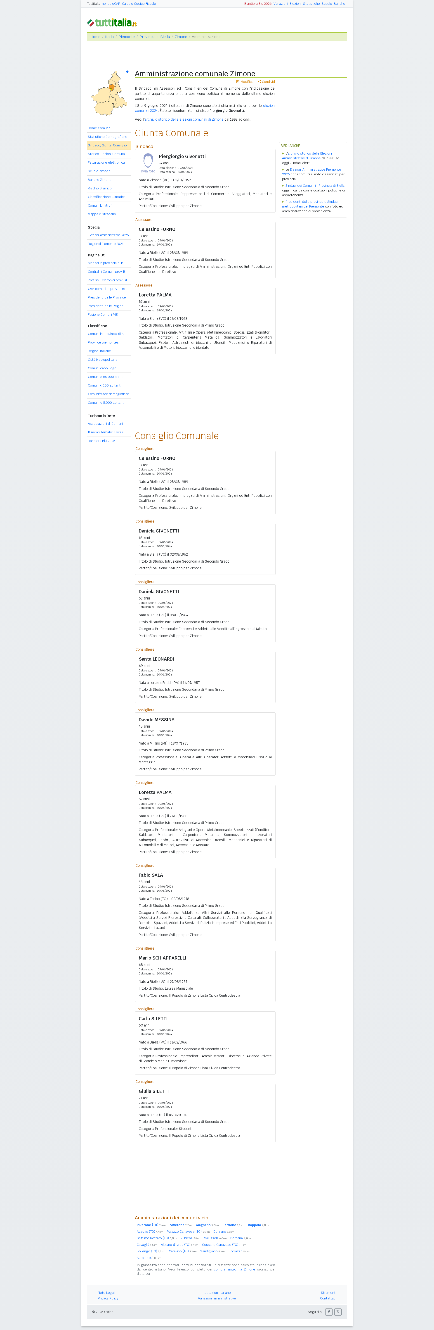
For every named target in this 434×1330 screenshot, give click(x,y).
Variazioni (281, 4)
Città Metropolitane (103, 360)
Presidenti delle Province (107, 297)
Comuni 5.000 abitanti (106, 403)
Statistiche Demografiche (107, 137)
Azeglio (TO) (150, 1232)
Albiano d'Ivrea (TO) (179, 1245)
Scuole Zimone (99, 171)
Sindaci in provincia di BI (106, 263)
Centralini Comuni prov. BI (107, 272)
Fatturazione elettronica (106, 162)
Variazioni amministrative (217, 1298)
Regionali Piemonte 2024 (105, 244)
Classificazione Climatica (106, 197)
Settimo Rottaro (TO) (157, 1238)
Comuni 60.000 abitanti (107, 377)
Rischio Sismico (100, 188)
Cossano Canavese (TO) (224, 1245)
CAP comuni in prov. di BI (106, 289)
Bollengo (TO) (151, 1251)
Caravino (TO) (183, 1251)
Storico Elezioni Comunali (107, 154)
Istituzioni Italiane (217, 1293)
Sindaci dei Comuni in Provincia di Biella (314, 186)
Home (95, 36)
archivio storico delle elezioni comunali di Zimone (184, 119)
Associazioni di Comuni (105, 424)
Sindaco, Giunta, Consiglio (107, 145)
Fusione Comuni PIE (103, 315)
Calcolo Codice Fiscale (139, 4)
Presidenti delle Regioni (106, 306)
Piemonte (126, 36)
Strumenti (328, 1293)
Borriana (240, 1238)
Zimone (181, 36)
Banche (339, 4)
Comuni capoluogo (102, 368)
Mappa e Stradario (102, 214)
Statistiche (311, 4)
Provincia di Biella (154, 36)
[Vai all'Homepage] (113, 21)
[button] (329, 1312)
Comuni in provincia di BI (106, 334)
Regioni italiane (99, 351)
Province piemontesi (103, 342)
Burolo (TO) (149, 1258)
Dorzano (223, 1232)
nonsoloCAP (111, 4)
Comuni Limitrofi (100, 205)
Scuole (327, 4)
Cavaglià (147, 1245)
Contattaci (328, 1298)
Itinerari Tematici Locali (105, 432)
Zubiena (190, 1238)
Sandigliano (213, 1251)
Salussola (215, 1238)
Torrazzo (239, 1251)
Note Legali (106, 1293)
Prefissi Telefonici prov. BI (107, 280)
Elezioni (295, 4)
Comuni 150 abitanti (104, 385)
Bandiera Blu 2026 (258, 4)
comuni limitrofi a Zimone (234, 1269)
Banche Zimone (99, 180)
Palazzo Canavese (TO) (188, 1232)
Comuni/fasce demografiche (108, 394)
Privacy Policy (108, 1298)
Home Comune (99, 128)
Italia (109, 36)
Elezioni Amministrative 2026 (108, 235)
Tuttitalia (93, 4)
